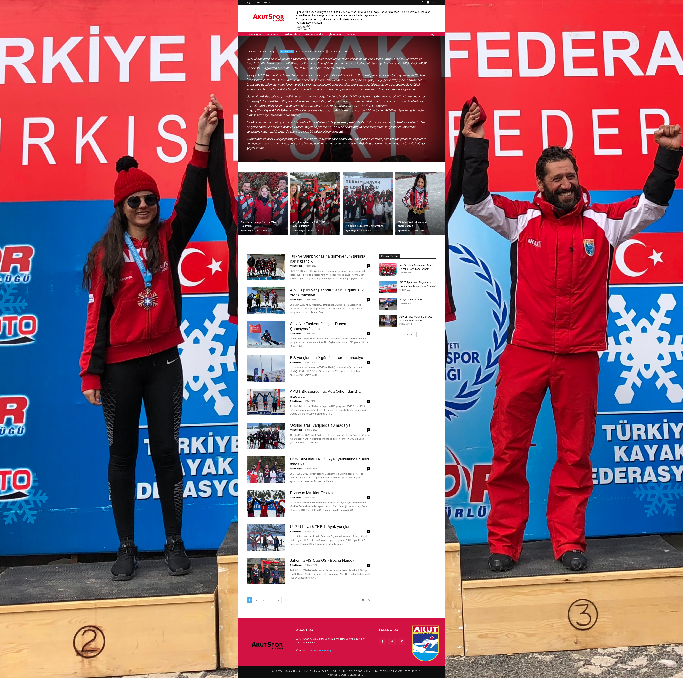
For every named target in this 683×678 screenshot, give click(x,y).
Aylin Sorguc (247, 230)
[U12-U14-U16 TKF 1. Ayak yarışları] (266, 537)
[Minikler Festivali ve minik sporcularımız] (420, 203)
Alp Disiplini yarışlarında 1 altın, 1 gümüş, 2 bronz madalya (327, 292)
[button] (432, 34)
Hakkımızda (290, 34)
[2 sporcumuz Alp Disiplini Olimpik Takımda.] (263, 203)
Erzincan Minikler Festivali (312, 492)
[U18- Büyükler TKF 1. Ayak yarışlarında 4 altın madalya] (266, 469)
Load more (406, 334)
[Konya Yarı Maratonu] (388, 304)
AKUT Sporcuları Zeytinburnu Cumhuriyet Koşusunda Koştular (417, 284)
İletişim (267, 2)
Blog (248, 2)
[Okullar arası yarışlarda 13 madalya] (266, 436)
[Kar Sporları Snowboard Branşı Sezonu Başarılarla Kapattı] (388, 269)
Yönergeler (335, 34)
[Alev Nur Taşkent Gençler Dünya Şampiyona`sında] (266, 334)
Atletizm (252, 51)
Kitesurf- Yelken (303, 51)
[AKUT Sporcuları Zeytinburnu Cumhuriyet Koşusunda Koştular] (388, 287)
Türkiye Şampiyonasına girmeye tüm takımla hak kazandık (327, 258)
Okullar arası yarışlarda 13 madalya (320, 425)
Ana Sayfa (255, 34)
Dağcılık (273, 51)
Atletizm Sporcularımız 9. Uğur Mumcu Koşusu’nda (416, 318)
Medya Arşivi (313, 34)
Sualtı (346, 51)
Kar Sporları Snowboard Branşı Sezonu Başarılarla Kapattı (416, 267)
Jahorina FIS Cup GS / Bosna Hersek (322, 560)
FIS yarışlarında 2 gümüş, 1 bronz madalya (326, 357)
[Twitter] (433, 2)
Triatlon (356, 51)
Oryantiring (334, 51)
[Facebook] (422, 2)
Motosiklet (320, 51)
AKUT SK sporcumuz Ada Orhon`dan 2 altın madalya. (328, 393)
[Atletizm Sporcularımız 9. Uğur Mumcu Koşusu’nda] (388, 321)
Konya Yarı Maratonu (411, 299)
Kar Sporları (286, 51)
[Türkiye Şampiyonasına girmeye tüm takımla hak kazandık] (266, 267)
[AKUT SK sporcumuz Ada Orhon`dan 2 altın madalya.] (266, 402)
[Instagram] (428, 2)
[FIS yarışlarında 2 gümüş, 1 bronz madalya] (266, 368)
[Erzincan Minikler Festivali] (266, 503)
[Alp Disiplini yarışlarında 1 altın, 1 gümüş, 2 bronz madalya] (266, 300)
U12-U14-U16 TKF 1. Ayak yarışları (320, 526)
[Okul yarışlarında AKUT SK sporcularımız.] (315, 203)
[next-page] (286, 600)
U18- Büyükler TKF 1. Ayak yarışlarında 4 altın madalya (329, 461)
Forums (257, 2)
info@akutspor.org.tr (321, 650)
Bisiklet (263, 51)
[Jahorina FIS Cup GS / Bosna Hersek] (266, 571)
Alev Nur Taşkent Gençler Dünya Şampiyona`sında (318, 326)
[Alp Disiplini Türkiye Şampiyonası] (368, 203)
